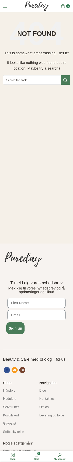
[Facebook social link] (7, 370)
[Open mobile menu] (5, 6)
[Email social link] (15, 370)
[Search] (65, 80)
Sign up (15, 328)
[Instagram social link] (22, 370)
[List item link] (18, 390)
